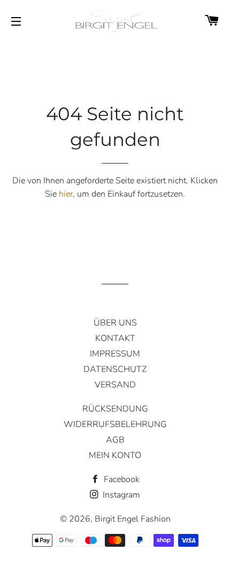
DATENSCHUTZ (115, 369)
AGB (115, 440)
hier (66, 194)
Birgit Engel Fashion (133, 519)
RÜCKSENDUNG (115, 409)
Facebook (121, 479)
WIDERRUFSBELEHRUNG (115, 424)
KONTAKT (115, 338)
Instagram (120, 495)
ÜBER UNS (115, 323)
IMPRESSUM (115, 354)
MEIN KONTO (115, 455)
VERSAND (115, 385)
